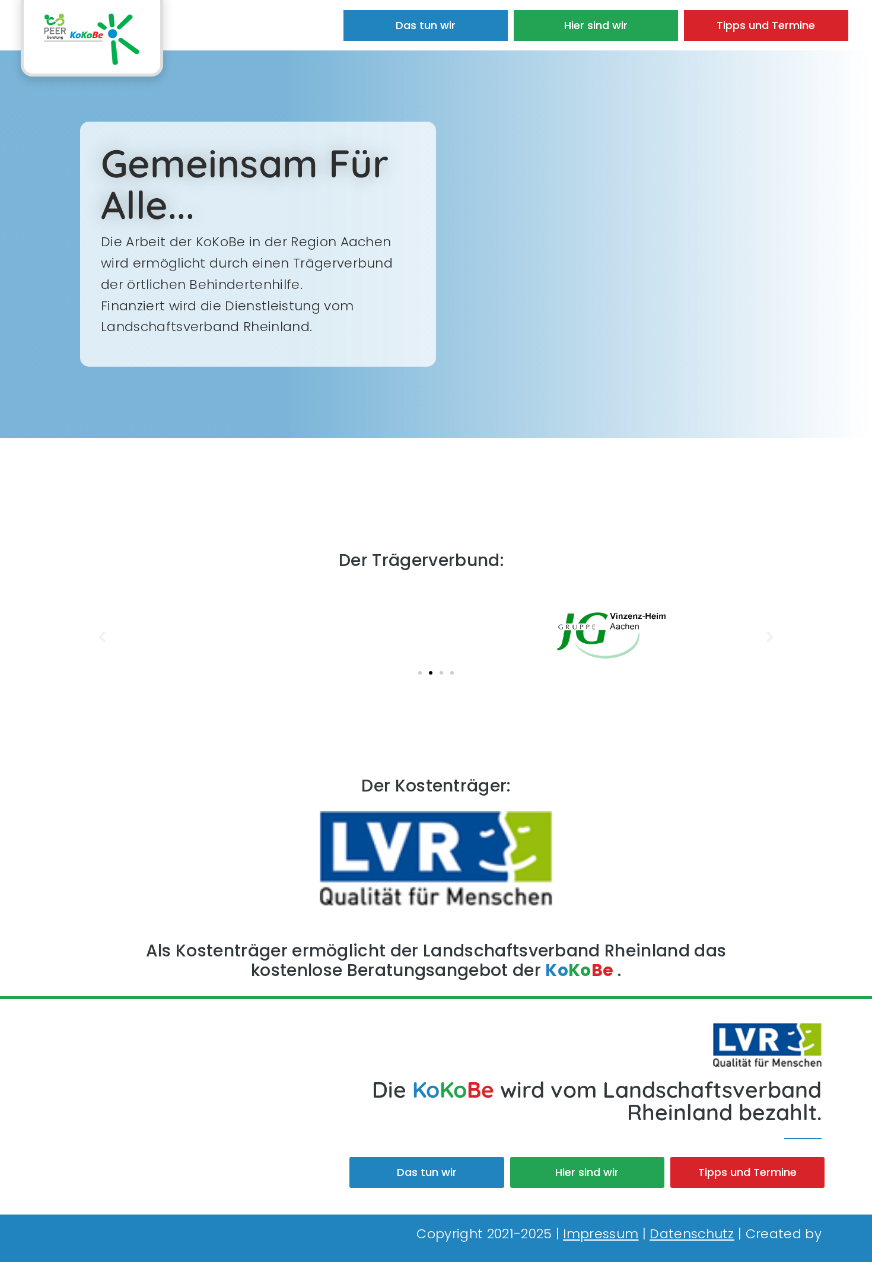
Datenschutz (692, 1234)
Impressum (600, 1234)
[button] (102, 636)
